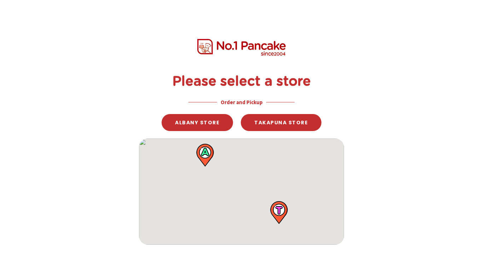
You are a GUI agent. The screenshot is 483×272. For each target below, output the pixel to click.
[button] (205, 155)
